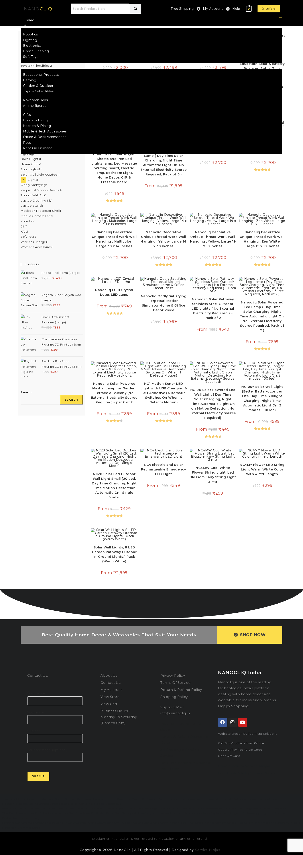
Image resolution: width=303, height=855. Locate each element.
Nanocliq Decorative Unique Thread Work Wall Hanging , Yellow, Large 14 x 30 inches (163, 239)
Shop (28, 25)
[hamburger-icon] (280, 17)
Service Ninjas (207, 850)
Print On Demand (38, 148)
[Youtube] (242, 722)
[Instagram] (232, 722)
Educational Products (41, 75)
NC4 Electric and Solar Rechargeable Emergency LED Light (163, 469)
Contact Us (33, 168)
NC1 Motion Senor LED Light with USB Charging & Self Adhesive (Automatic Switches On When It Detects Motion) (163, 393)
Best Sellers (33, 157)
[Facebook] (222, 722)
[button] (269, 8)
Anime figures (34, 106)
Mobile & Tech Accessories (45, 131)
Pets (27, 143)
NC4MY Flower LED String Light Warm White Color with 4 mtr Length (262, 469)
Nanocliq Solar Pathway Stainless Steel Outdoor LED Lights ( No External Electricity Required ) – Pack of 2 (213, 308)
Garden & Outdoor (38, 86)
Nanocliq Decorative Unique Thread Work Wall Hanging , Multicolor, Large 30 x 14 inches (114, 239)
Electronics (32, 46)
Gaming (29, 80)
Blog (28, 174)
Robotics (30, 34)
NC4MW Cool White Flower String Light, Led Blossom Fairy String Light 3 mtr (213, 475)
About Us (31, 162)
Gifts (27, 115)
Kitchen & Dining (37, 126)
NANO (38, 9)
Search (26, 392)
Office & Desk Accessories (44, 137)
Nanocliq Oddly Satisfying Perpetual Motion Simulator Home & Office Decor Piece (164, 303)
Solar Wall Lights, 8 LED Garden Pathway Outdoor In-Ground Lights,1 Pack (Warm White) (114, 554)
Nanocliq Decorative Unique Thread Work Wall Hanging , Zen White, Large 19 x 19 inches (262, 239)
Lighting (30, 40)
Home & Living (35, 120)
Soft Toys (30, 57)
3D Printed (33, 65)
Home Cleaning (36, 51)
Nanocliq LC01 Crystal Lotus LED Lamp (114, 292)
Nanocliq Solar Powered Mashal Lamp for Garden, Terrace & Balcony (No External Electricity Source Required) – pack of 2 (114, 393)
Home (29, 20)
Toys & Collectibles (38, 91)
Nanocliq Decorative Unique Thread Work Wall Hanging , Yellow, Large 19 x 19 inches (213, 239)
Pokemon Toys (35, 100)
